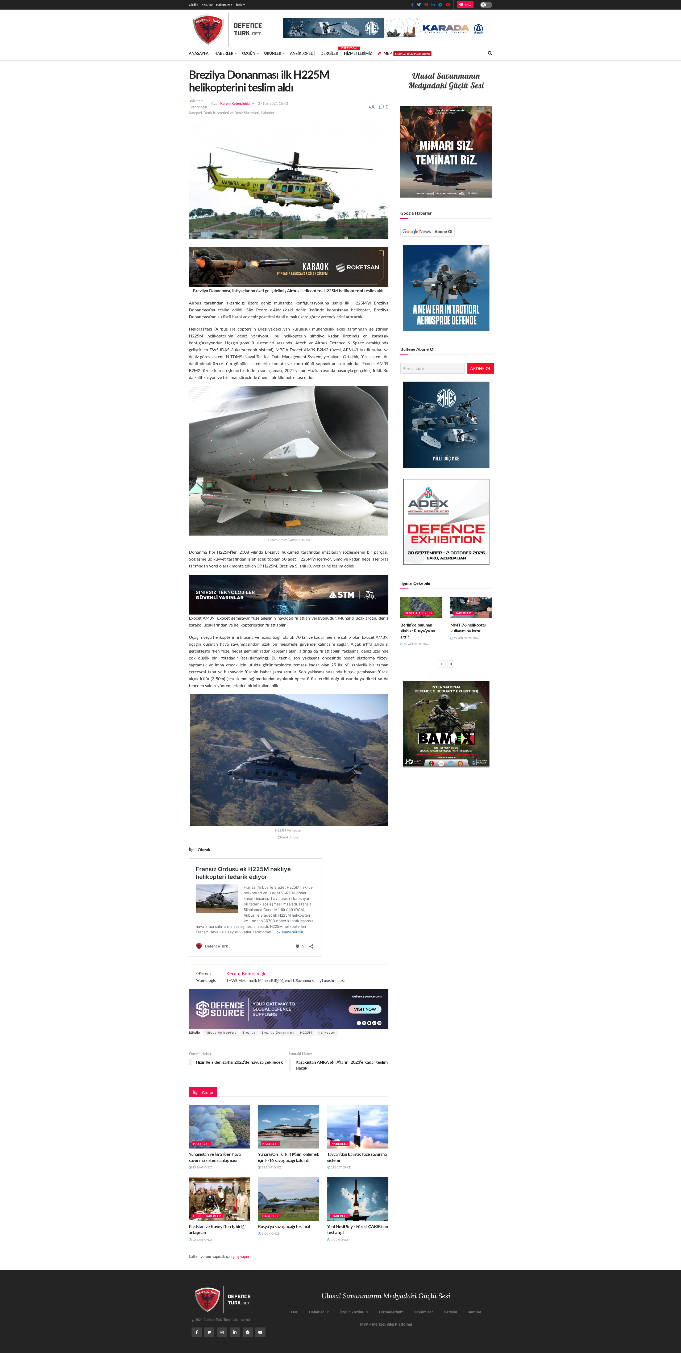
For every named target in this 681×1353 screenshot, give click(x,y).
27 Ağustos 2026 (466, 638)
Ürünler (272, 53)
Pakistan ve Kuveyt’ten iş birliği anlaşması (217, 1229)
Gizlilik (193, 4)
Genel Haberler (207, 1216)
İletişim (240, 4)
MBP (407, 53)
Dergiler (329, 52)
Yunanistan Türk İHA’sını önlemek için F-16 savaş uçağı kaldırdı (288, 1157)
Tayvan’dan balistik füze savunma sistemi (357, 1157)
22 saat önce (202, 1240)
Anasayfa (199, 53)
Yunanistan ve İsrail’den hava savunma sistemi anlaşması (215, 1157)
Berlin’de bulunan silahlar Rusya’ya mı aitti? (417, 631)
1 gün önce (270, 1233)
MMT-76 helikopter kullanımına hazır (468, 628)
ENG (467, 5)
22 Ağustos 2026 (416, 644)
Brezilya (248, 1032)
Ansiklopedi (302, 53)
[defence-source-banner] (288, 1008)
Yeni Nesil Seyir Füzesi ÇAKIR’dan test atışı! (357, 1229)
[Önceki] (442, 664)
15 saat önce (202, 1167)
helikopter (326, 1032)
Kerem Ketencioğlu (235, 103)
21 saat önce (340, 1167)
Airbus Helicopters (221, 1032)
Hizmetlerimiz (358, 53)
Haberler (223, 53)
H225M (306, 1032)
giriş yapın (241, 1256)
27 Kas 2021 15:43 (273, 103)
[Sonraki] (451, 664)
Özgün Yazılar (351, 1312)
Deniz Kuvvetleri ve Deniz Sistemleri (231, 112)
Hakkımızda (224, 4)
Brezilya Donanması (277, 1032)
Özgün (248, 53)
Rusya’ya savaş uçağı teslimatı (284, 1226)
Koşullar (207, 4)
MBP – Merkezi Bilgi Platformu (386, 1324)
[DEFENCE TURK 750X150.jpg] (288, 594)
